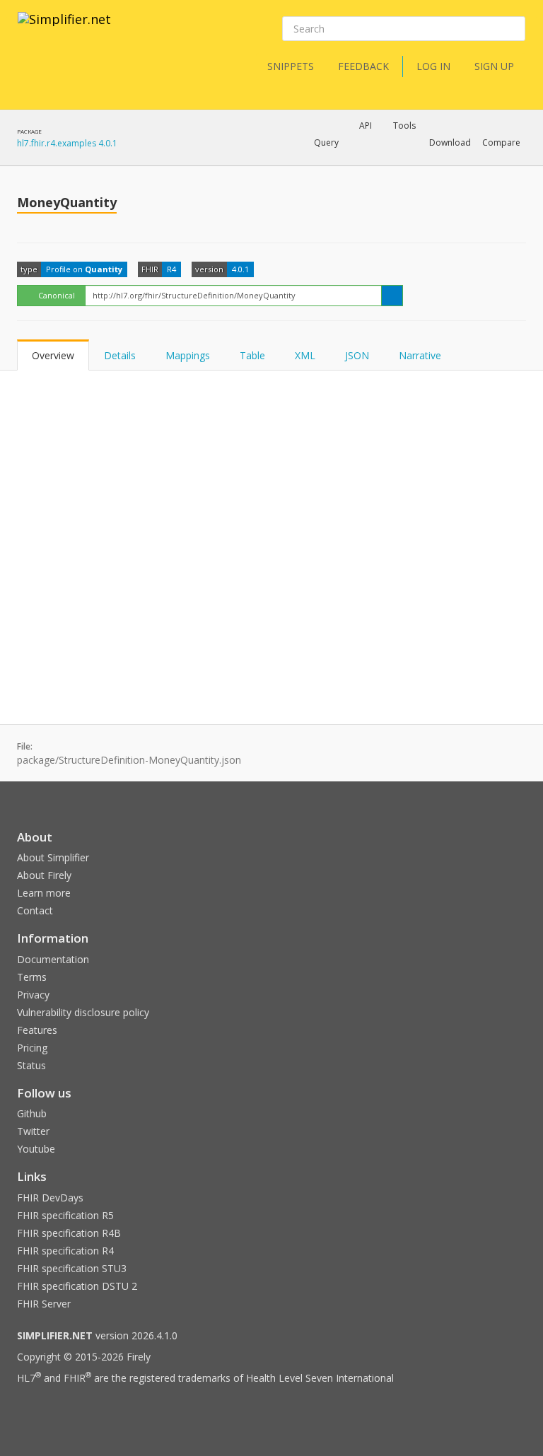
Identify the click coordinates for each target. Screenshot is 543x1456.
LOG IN (433, 66)
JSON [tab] (357, 355)
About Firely (44, 875)
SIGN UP (494, 66)
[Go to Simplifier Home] (64, 28)
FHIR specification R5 (65, 1215)
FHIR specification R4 (65, 1250)
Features (37, 1030)
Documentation (53, 959)
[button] (326, 143)
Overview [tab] (53, 355)
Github (32, 1113)
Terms (32, 977)
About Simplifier (53, 857)
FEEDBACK (363, 66)
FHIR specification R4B (69, 1233)
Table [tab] (252, 355)
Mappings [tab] (187, 355)
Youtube (36, 1148)
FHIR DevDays (50, 1197)
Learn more (44, 892)
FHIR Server (44, 1303)
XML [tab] (305, 355)
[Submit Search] (513, 29)
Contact (35, 910)
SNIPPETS (290, 66)
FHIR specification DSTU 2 (77, 1286)
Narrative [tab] (420, 355)
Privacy (33, 994)
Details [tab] (120, 355)
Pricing (32, 1047)
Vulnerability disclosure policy (83, 1012)
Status (31, 1065)
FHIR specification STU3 (72, 1268)
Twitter (33, 1131)
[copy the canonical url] (392, 295)
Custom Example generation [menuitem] (341, 162)
